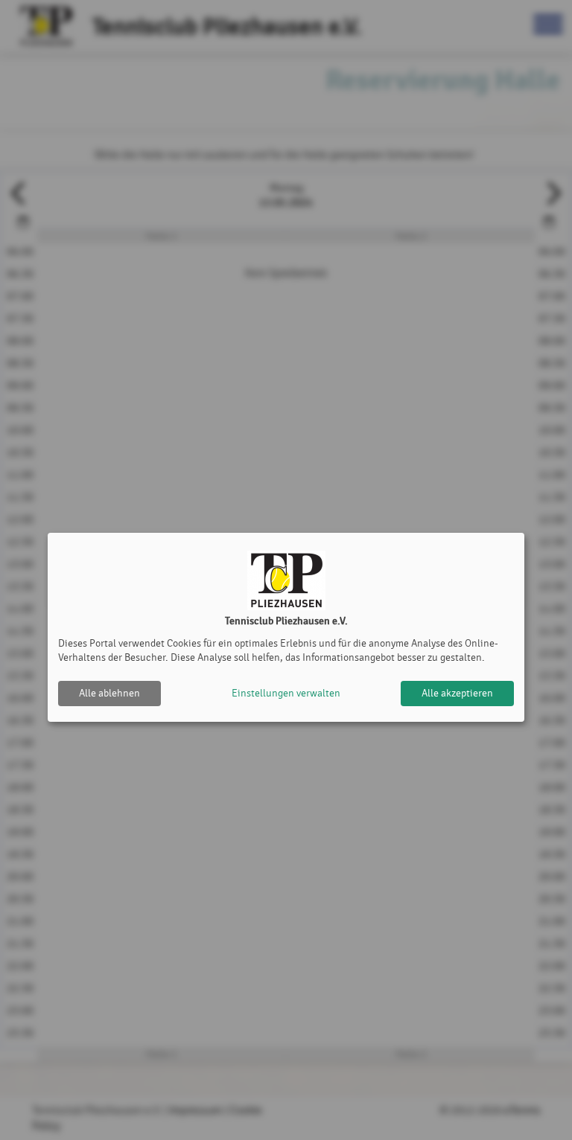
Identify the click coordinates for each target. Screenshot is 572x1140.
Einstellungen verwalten (286, 693)
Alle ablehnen (109, 693)
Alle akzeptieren (457, 693)
